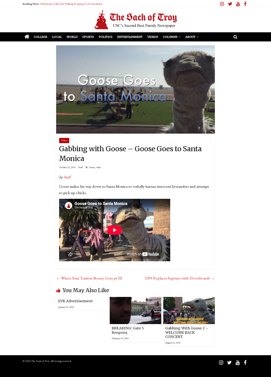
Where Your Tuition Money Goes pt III (89, 278)
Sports (88, 37)
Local (57, 37)
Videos (152, 37)
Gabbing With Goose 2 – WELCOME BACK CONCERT (187, 332)
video (98, 167)
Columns (170, 37)
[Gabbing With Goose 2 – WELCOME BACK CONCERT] (189, 300)
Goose (91, 167)
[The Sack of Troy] (135, 20)
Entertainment (130, 37)
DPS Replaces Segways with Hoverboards (180, 278)
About (190, 37)
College (40, 37)
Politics (105, 37)
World (72, 37)
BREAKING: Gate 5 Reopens (128, 330)
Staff (80, 167)
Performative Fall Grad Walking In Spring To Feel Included (71, 4)
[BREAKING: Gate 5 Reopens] (135, 300)
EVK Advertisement (75, 301)
